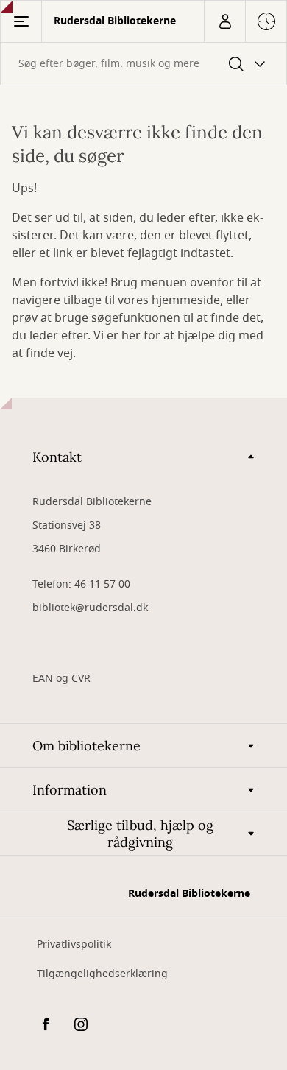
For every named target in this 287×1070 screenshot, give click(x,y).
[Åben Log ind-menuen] (224, 21)
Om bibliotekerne (86, 745)
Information (69, 789)
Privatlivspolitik (74, 944)
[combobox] (143, 64)
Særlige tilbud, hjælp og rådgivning (140, 834)
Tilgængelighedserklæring (102, 974)
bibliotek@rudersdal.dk (90, 608)
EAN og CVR (61, 678)
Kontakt (57, 456)
